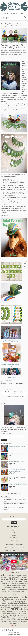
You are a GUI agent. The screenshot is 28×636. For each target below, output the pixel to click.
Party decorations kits (14, 538)
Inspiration (15, 613)
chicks (7, 579)
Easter (14, 532)
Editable (3, 583)
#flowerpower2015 (6, 597)
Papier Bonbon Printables (20, 52)
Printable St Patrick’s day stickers (16, 396)
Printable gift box (14, 540)
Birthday (15, 599)
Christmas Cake (15, 601)
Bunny (20, 577)
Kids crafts (14, 535)
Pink (11, 619)
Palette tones (5, 615)
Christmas (14, 530)
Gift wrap (4, 611)
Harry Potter (18, 585)
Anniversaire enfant (20, 575)
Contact (22, 547)
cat (4, 579)
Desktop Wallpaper (14, 605)
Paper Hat (12, 52)
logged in (10, 383)
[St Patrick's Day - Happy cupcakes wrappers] (14, 123)
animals (12, 575)
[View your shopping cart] (25, 17)
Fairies (9, 583)
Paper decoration (14, 615)
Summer (21, 621)
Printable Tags (5, 621)
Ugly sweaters (17, 591)
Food (17, 583)
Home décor (23, 611)
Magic (23, 587)
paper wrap (23, 615)
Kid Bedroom (17, 587)
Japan (12, 587)
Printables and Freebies (15, 24)
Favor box (9, 607)
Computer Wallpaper (19, 603)
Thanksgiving (6, 591)
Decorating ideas (4, 605)
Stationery (14, 542)
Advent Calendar (14, 529)
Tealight (25, 621)
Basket (12, 577)
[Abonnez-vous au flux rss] (2, 18)
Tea (3, 591)
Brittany (19, 599)
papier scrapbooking (14, 537)
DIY (21, 605)
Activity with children (20, 597)
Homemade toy (5, 613)
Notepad (24, 613)
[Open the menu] (22, 17)
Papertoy (4, 589)
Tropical (12, 591)
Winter (17, 623)
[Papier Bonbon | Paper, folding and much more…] (14, 6)
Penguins (10, 589)
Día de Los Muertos (16, 581)
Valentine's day (12, 623)
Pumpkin (15, 589)
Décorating (25, 605)
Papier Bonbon (15, 632)
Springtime (16, 621)
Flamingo (14, 583)
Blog (6, 24)
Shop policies (9, 547)
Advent (4, 575)
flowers (7, 609)
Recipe (11, 621)
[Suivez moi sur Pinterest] (10, 18)
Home (2, 24)
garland (26, 609)
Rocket (23, 589)
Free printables (17, 609)
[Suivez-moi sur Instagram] (7, 18)
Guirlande (4, 585)
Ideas (10, 613)
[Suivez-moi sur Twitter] (3, 18)
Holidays (8, 52)
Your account (16, 547)
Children (23, 599)
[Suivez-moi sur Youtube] (8, 18)
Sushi (26, 589)
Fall (5, 607)
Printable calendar (20, 619)
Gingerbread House (23, 583)
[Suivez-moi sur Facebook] (5, 18)
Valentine (23, 591)
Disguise (9, 581)
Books (16, 577)
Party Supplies (6, 619)
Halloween (14, 534)
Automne (9, 577)
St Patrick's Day (4, 54)
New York (20, 613)
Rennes (19, 589)
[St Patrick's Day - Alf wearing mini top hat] (14, 237)
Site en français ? (14, 493)
